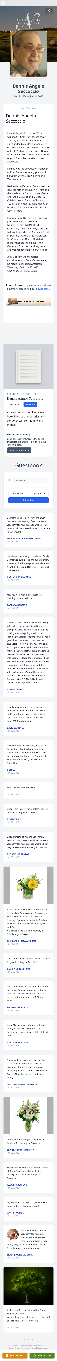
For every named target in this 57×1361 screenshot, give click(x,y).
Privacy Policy (20, 1348)
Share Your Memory (19, 450)
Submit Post (28, 500)
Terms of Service (36, 1348)
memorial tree (43, 285)
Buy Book (30, 404)
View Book (14, 404)
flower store (43, 288)
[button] (28, 885)
